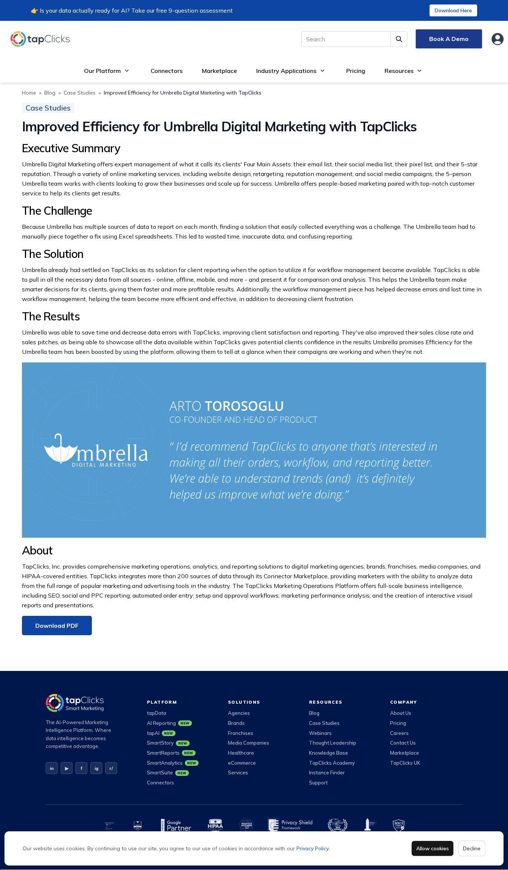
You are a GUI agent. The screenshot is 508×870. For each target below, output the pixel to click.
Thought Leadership (332, 743)
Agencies (239, 713)
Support (318, 783)
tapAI (160, 733)
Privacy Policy (312, 848)
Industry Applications (286, 70)
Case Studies (80, 92)
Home (29, 92)
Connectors (167, 70)
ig (96, 768)
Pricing (355, 70)
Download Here (453, 10)
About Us (400, 713)
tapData (156, 713)
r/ (111, 768)
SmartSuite (167, 772)
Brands (236, 723)
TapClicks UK (405, 763)
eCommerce (242, 763)
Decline (471, 848)
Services (238, 772)
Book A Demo (449, 38)
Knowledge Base (328, 753)
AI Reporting (168, 723)
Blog (49, 92)
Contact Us (403, 743)
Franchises (240, 733)
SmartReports (170, 753)
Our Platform (102, 70)
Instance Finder (327, 772)
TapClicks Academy (332, 763)
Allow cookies (432, 848)
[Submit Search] (399, 39)
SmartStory (167, 743)
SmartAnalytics (171, 763)
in (52, 768)
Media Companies (248, 743)
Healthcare (241, 753)
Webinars (320, 733)
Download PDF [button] (56, 625)
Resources (399, 70)
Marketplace (219, 70)
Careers (399, 733)
